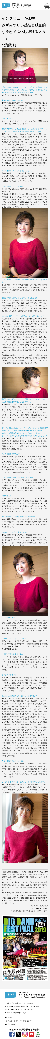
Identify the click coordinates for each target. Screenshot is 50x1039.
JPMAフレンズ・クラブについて (19, 1020)
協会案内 (9, 1017)
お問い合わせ (11, 1024)
